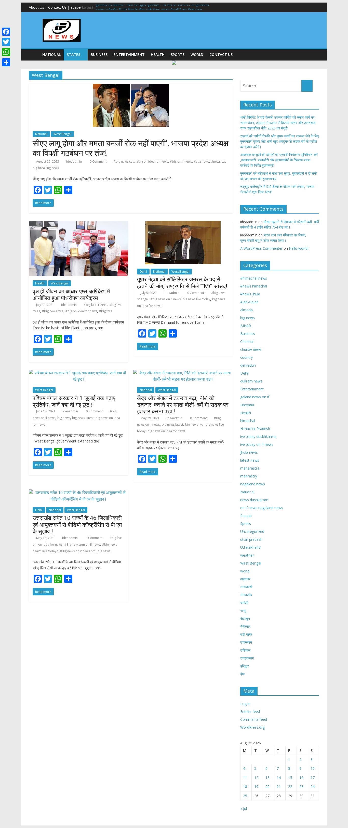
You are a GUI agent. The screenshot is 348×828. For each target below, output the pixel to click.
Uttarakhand (250, 547)
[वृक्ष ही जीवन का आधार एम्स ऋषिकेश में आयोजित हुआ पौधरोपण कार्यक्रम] (78, 224)
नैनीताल (245, 626)
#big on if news (181, 161)
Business (99, 54)
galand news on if (254, 396)
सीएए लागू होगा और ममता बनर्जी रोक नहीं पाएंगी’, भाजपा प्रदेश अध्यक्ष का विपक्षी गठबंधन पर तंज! (130, 148)
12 (256, 777)
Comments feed (253, 719)
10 (313, 768)
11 (245, 777)
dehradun (248, 365)
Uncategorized (252, 531)
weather (247, 555)
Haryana (247, 404)
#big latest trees (95, 305)
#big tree (105, 311)
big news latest (82, 418)
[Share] (6, 62)
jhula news (249, 452)
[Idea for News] (61, 19)
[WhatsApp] (6, 52)
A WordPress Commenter (261, 248)
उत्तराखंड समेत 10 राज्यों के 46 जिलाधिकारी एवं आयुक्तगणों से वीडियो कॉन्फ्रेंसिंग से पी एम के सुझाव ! (77, 524)
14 (279, 777)
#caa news (201, 161)
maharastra (249, 468)
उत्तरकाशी (246, 586)
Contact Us (221, 54)
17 (313, 777)
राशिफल (245, 650)
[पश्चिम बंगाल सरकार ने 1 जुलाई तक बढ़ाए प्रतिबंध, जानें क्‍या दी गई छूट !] (78, 373)
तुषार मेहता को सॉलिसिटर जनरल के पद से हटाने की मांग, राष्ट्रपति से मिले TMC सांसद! (182, 282)
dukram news (251, 381)
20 (267, 786)
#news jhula (250, 294)
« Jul (243, 808)
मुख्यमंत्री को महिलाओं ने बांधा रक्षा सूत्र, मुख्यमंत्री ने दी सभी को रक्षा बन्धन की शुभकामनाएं (152, 7)
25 (245, 795)
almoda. (246, 309)
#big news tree (52, 311)
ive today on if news (256, 444)
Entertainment (129, 54)
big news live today (196, 299)
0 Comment (97, 161)
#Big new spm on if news (82, 544)
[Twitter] (6, 42)
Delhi (143, 271)
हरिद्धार (244, 666)
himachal (247, 420)
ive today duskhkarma (258, 436)
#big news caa (124, 161)
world (197, 54)
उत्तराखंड (246, 594)
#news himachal (253, 286)
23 (301, 786)
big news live (194, 424)
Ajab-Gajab (249, 301)
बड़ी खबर (246, 634)
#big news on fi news (166, 299)
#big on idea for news (152, 161)
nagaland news (252, 484)
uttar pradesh (251, 539)
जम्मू (243, 610)
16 (301, 777)
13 (267, 777)
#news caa (218, 161)
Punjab (246, 515)
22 (290, 786)
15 (290, 777)
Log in (245, 703)
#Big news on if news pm (78, 551)
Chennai (246, 341)
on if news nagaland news (261, 507)
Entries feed (250, 711)
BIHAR (245, 325)
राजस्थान (246, 642)
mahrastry (248, 476)
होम (242, 673)
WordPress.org (252, 727)
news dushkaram (254, 499)
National (51, 54)
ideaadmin (74, 161)
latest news (249, 460)
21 (279, 786)
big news (63, 418)
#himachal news (253, 278)
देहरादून (245, 618)
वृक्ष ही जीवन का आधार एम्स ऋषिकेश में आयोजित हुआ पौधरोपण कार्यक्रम (71, 294)
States (73, 54)
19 (256, 786)
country (246, 357)
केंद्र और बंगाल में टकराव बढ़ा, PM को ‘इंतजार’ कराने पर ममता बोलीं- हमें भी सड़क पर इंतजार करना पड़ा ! (183, 404)
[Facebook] (6, 32)
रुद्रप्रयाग (247, 658)
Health (158, 54)
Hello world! (298, 248)
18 (245, 786)
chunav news (251, 349)
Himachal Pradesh (255, 428)
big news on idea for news (166, 431)
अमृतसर (245, 579)
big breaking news (46, 168)
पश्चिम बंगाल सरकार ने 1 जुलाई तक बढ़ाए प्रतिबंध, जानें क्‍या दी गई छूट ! (74, 401)
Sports (177, 54)
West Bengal (62, 134)
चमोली (244, 602)
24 (313, 786)
